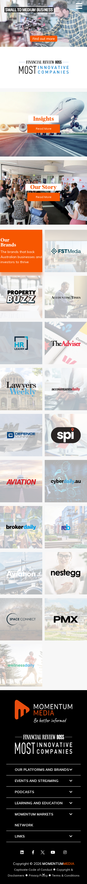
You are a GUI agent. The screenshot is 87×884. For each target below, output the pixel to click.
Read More (43, 128)
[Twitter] (33, 852)
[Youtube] (53, 852)
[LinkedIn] (22, 852)
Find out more (43, 38)
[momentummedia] (43, 711)
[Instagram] (65, 852)
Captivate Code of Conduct (33, 869)
